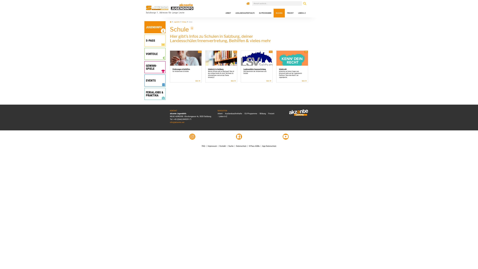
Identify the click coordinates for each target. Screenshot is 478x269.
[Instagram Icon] (192, 137)
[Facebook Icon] (239, 137)
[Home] (248, 3)
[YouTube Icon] (285, 137)
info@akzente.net (177, 122)
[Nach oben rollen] (470, 261)
